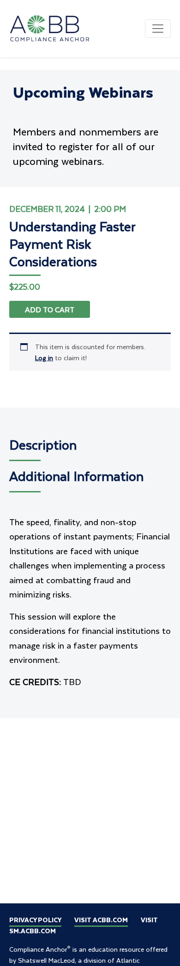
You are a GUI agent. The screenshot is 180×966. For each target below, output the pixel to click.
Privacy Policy (35, 919)
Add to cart (49, 309)
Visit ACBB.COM (101, 919)
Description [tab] (43, 444)
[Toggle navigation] (158, 28)
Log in (44, 357)
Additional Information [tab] (76, 475)
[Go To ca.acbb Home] (55, 27)
